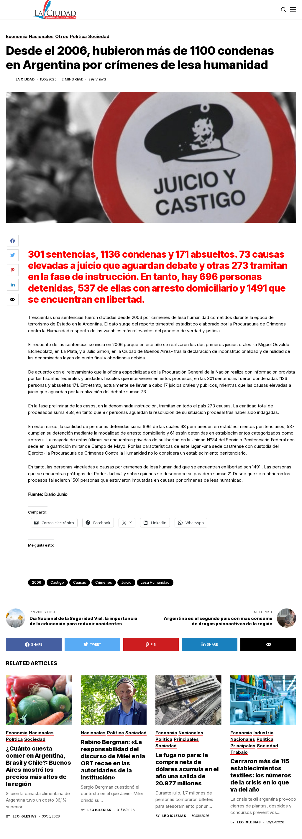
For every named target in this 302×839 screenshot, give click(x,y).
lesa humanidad (155, 582)
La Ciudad (25, 79)
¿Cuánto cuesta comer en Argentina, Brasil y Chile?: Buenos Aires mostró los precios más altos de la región (38, 766)
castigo (57, 582)
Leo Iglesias (25, 816)
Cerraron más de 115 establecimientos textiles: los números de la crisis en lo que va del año (260, 775)
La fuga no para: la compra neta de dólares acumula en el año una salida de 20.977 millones (187, 769)
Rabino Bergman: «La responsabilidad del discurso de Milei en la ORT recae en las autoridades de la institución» (113, 759)
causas (79, 582)
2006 (36, 582)
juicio (126, 582)
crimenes (103, 582)
